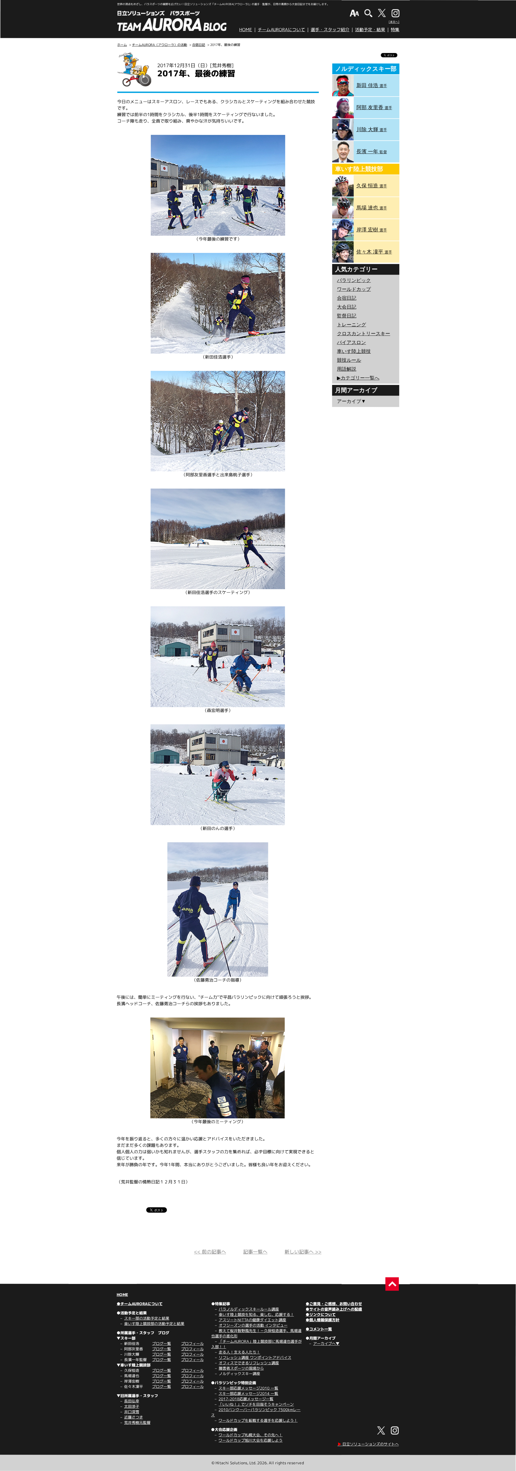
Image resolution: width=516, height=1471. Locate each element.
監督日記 (346, 315)
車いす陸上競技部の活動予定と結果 (154, 1323)
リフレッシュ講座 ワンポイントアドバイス (255, 1357)
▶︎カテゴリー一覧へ (358, 378)
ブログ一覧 (161, 1343)
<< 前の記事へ (210, 1251)
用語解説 (346, 369)
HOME (245, 30)
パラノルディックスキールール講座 (249, 1309)
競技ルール (349, 360)
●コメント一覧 (319, 1329)
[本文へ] (394, 22)
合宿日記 (198, 44)
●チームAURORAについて (140, 1303)
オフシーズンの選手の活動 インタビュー (253, 1325)
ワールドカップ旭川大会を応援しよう (250, 1440)
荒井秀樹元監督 (137, 1422)
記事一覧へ (255, 1251)
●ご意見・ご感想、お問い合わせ (334, 1303)
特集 (395, 30)
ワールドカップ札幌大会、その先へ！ (250, 1434)
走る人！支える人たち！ (239, 1352)
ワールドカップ (354, 289)
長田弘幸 (131, 1401)
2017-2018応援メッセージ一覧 (245, 1398)
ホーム (122, 44)
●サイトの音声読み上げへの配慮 (334, 1309)
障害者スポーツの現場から (241, 1368)
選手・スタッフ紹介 (330, 30)
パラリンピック (354, 280)
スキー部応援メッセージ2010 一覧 (248, 1388)
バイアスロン (351, 342)
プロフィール (192, 1343)
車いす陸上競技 (354, 351)
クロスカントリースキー (363, 333)
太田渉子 (131, 1406)
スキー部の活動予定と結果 (146, 1318)
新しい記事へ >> (303, 1251)
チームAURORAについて (281, 30)
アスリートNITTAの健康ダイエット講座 (252, 1319)
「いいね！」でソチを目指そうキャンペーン (256, 1404)
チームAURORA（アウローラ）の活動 (159, 44)
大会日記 (346, 307)
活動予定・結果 (370, 30)
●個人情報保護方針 (322, 1319)
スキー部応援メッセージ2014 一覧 (248, 1393)
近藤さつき (133, 1417)
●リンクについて (321, 1314)
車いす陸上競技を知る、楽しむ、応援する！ (256, 1314)
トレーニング (351, 324)
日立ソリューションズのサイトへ (368, 1444)
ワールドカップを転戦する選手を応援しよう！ (258, 1420)
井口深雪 (131, 1411)
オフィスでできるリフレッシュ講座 (249, 1362)
